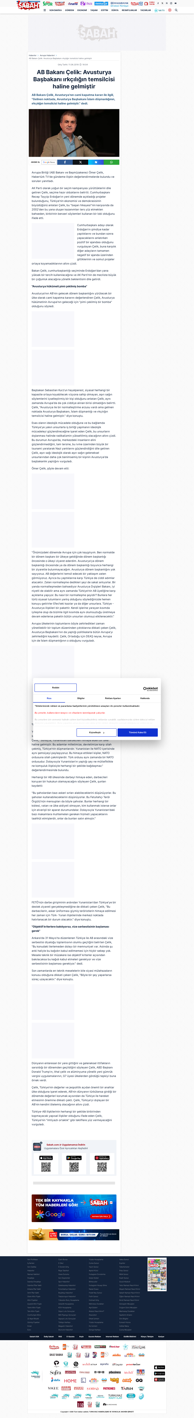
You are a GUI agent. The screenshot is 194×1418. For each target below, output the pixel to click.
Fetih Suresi (93, 1296)
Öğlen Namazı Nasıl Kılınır (129, 1296)
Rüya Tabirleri (63, 1270)
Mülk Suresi (123, 1274)
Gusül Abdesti (124, 1282)
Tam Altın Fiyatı (33, 1311)
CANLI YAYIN (152, 3)
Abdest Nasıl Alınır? (96, 1311)
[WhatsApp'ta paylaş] (111, 162)
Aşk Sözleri (93, 1307)
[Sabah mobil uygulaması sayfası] (38, 1146)
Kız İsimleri (93, 1326)
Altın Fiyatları (32, 1300)
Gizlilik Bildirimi (130, 1336)
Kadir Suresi (124, 1278)
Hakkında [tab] (145, 698)
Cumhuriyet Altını (34, 1315)
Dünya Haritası (95, 1330)
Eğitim (104, 10)
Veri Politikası (32, 1259)
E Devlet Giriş (63, 1267)
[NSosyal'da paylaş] (96, 162)
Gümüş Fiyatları (33, 1322)
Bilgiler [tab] (81, 698)
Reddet (55, 687)
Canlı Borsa (62, 1259)
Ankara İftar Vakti (34, 1289)
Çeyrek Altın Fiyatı (34, 1304)
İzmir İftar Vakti (33, 1293)
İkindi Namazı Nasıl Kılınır (129, 1300)
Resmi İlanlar (129, 10)
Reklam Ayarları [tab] (113, 698)
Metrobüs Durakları (96, 1304)
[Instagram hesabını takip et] (171, 3)
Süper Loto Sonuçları (66, 1311)
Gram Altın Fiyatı (33, 1296)
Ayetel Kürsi (93, 1270)
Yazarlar (145, 10)
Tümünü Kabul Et (137, 732)
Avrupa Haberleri (47, 55)
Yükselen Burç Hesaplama (68, 1300)
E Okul (60, 1263)
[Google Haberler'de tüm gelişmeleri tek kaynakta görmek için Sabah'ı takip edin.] (74, 1209)
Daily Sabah (49, 1336)
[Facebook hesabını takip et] (158, 3)
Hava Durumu (63, 1274)
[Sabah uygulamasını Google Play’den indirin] (74, 1163)
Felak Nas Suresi (95, 1293)
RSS (60, 1336)
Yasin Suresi (93, 1267)
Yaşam (94, 10)
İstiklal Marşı (124, 1326)
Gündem (69, 10)
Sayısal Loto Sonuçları (67, 1319)
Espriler (122, 1263)
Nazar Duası (94, 1289)
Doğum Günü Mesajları (128, 1307)
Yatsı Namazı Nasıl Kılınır (129, 1285)
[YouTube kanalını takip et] (175, 3)
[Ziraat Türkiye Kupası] (169, 10)
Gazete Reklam (94, 1336)
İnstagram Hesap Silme (98, 1285)
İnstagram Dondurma (97, 1274)
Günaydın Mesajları (126, 1304)
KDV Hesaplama (64, 1307)
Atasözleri (93, 1315)
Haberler (32, 55)
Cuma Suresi (94, 1263)
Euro (29, 1330)
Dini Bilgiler (123, 1319)
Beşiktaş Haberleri (65, 1293)
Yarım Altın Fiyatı (33, 1307)
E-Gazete (70, 1336)
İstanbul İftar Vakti (34, 1285)
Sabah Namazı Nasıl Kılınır (129, 1293)
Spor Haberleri (64, 1282)
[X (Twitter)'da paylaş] (80, 162)
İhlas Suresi (123, 1270)
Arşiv (81, 1336)
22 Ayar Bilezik (33, 1319)
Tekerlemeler (124, 1267)
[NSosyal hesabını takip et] (166, 3)
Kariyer (161, 1336)
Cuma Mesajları (125, 1330)
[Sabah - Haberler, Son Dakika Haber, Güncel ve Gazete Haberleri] (28, 4)
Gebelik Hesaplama (66, 1304)
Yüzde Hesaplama (96, 1259)
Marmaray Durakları (127, 1311)
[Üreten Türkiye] (119, 3)
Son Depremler (64, 1278)
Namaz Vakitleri (33, 1274)
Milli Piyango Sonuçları (67, 1315)
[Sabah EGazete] (157, 1295)
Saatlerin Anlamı (125, 1315)
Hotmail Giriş (94, 1300)
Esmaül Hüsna (125, 1322)
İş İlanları (30, 1263)
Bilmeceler (93, 1282)
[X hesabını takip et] (162, 3)
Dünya (114, 10)
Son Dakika (55, 10)
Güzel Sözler (94, 1278)
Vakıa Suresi (124, 1259)
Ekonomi (82, 10)
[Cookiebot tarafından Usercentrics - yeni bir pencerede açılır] (145, 689)
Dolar (29, 1326)
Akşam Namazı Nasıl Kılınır (129, 1289)
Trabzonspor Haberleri (67, 1296)
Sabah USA (34, 1336)
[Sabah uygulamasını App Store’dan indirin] (46, 1163)
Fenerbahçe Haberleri (67, 1289)
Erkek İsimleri (94, 1319)
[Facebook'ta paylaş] (65, 162)
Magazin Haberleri (65, 1326)
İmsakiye (30, 1278)
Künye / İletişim (147, 1336)
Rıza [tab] (49, 698)
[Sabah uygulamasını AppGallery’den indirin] (102, 1163)
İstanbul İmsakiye (34, 1282)
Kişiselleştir (95, 732)
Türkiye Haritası (64, 1322)
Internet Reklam (112, 1336)
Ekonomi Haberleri (65, 1330)
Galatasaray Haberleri (67, 1285)
